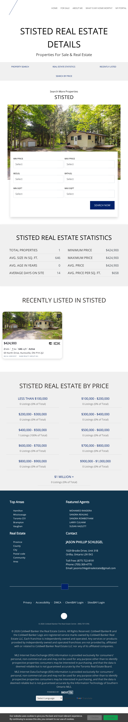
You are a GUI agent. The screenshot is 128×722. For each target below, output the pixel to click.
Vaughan (17, 526)
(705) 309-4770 (83, 564)
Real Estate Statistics (64, 66)
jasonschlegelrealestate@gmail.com (95, 568)
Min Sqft (17, 188)
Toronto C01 (19, 518)
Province (17, 541)
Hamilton (18, 510)
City (15, 549)
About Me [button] (78, 8)
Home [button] (54, 8)
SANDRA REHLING (78, 514)
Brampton (18, 522)
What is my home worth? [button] (99, 8)
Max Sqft (69, 188)
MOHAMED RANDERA (80, 510)
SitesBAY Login (96, 602)
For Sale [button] (65, 8)
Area (15, 561)
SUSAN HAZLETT (77, 526)
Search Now (102, 205)
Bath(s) (68, 173)
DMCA (57, 602)
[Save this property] (59, 316)
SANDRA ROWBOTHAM (81, 518)
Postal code (19, 553)
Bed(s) (16, 173)
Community (19, 557)
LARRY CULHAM (77, 522)
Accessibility (43, 602)
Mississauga (19, 514)
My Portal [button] (121, 8)
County (17, 545)
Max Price (70, 158)
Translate (87, 698)
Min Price (18, 158)
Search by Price (64, 76)
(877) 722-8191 (85, 560)
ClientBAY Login (74, 602)
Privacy (27, 602)
